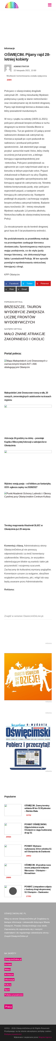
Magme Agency (45, 1037)
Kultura (8, 985)
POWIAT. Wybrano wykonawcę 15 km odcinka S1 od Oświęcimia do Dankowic (38, 849)
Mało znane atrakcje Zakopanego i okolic (24, 336)
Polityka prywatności (14, 995)
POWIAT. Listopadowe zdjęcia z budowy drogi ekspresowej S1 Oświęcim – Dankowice (37, 889)
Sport (7, 990)
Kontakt (8, 964)
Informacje (9, 48)
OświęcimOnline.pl (13, 959)
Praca (8, 1006)
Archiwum (9, 974)
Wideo (7, 969)
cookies (48, 1031)
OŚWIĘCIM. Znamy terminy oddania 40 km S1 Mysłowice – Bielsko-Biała (37, 808)
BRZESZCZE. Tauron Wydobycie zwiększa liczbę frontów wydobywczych (24, 314)
